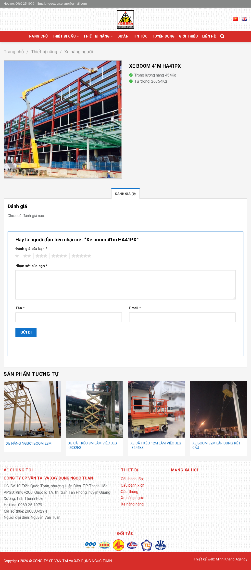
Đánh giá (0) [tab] (125, 193)
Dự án (122, 36)
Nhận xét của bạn (31, 266)
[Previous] (4, 420)
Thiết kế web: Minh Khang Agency (220, 559)
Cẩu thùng (129, 491)
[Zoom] (10, 172)
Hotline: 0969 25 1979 (19, 3)
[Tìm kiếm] (222, 36)
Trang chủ (37, 36)
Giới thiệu (188, 36)
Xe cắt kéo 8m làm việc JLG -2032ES (92, 445)
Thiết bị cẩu (63, 36)
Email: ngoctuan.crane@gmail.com (62, 3)
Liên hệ (209, 36)
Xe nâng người (78, 51)
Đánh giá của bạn (31, 249)
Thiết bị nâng (96, 36)
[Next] (247, 420)
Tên (20, 308)
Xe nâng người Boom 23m (28, 443)
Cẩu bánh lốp (132, 479)
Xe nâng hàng (132, 504)
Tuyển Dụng (163, 36)
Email (135, 308)
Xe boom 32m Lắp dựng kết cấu (216, 445)
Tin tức (140, 36)
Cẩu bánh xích (132, 485)
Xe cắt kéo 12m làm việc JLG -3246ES (155, 445)
